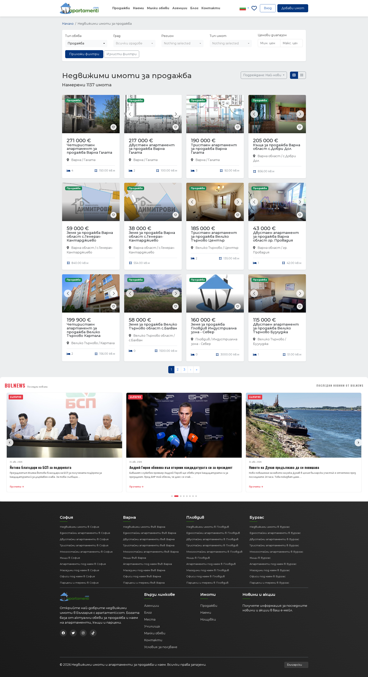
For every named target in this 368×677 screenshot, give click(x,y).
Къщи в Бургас (260, 557)
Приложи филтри (84, 54)
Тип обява (73, 36)
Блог (194, 8)
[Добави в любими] (113, 127)
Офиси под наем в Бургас (268, 576)
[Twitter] (73, 633)
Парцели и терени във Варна (144, 582)
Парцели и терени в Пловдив (207, 582)
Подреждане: (262, 75)
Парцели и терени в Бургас (269, 582)
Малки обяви (158, 8)
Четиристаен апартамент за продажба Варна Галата (89, 149)
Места (149, 619)
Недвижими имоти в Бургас (270, 526)
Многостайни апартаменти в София (86, 551)
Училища (152, 626)
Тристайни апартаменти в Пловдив (212, 545)
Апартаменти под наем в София (83, 563)
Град (117, 36)
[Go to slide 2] (176, 496)
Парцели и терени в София (79, 582)
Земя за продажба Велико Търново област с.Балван (153, 326)
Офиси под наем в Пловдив (205, 576)
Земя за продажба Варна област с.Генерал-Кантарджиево (90, 237)
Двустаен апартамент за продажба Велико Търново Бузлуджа (276, 328)
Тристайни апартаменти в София (84, 545)
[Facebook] (63, 633)
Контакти (210, 8)
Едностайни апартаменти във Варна (149, 532)
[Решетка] (294, 75)
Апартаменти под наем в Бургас (273, 563)
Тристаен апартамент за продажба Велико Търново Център (214, 237)
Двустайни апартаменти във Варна (149, 539)
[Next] (358, 442)
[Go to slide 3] (181, 496)
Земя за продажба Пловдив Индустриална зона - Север (214, 328)
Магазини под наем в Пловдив (207, 570)
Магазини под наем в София (79, 570)
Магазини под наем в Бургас (270, 570)
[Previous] (9, 442)
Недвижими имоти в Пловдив (207, 526)
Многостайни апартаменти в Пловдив (214, 551)
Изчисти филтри (122, 54)
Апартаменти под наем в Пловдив (211, 563)
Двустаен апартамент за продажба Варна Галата (152, 149)
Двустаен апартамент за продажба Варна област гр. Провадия (276, 237)
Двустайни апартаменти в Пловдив (212, 539)
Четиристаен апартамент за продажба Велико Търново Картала (83, 330)
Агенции (179, 8)
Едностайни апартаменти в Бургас (275, 532)
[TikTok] (93, 633)
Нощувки (208, 619)
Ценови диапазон (272, 35)
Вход (268, 8)
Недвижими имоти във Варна (144, 526)
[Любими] (254, 8)
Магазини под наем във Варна (144, 570)
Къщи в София (70, 557)
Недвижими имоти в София (79, 526)
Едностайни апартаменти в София (85, 532)
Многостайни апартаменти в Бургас (276, 551)
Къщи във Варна (134, 557)
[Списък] (302, 75)
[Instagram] (83, 633)
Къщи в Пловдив (198, 557)
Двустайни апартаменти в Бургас (274, 539)
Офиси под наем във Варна (142, 576)
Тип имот (218, 36)
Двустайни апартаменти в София (84, 539)
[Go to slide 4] (184, 496)
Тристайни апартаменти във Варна (148, 545)
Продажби (121, 8)
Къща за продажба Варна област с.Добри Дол (276, 147)
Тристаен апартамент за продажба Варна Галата (214, 149)
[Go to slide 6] (190, 496)
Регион (167, 36)
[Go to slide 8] (196, 496)
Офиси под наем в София (77, 576)
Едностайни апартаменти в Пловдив (213, 532)
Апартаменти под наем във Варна (147, 563)
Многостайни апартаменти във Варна (151, 551)
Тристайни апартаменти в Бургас (274, 545)
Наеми (138, 8)
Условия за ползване (160, 647)
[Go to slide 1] (172, 496)
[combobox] (86, 43)
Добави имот (292, 8)
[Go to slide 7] (193, 496)
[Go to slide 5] (187, 496)
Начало (68, 23)
